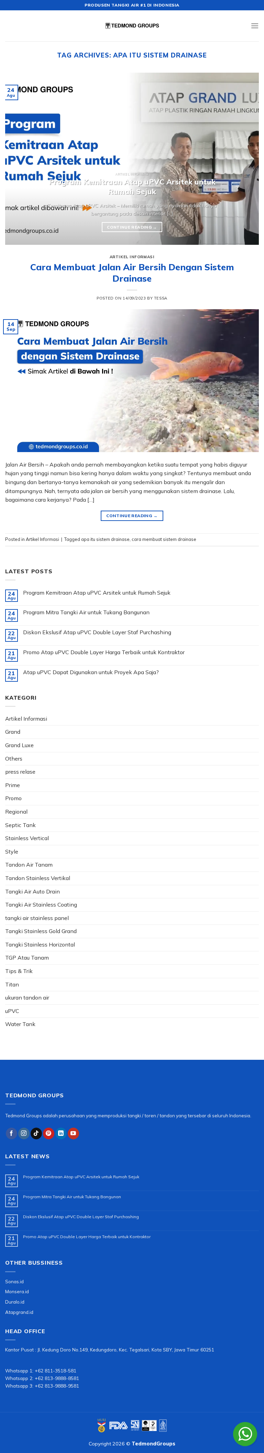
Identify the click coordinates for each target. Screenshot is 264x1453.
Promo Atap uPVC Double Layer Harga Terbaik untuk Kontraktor (104, 652)
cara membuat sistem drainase (164, 539)
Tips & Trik (19, 971)
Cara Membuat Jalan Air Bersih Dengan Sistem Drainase (132, 272)
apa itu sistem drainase (105, 539)
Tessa (160, 298)
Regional (16, 811)
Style (11, 851)
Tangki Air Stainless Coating (41, 904)
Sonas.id (14, 1281)
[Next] (245, 159)
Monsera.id (17, 1291)
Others (13, 758)
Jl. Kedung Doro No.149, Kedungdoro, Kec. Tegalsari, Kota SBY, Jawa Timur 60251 (125, 1349)
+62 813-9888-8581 (57, 1378)
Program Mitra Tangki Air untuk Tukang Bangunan (86, 612)
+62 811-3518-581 (55, 1370)
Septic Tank (20, 825)
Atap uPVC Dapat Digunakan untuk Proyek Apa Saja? (91, 672)
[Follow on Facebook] (11, 1133)
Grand (12, 731)
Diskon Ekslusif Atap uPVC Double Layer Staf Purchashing (97, 632)
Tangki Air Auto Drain (32, 891)
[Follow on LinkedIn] (61, 1133)
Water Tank (20, 1024)
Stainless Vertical (27, 838)
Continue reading (132, 227)
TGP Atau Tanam (27, 957)
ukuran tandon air (27, 997)
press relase (20, 771)
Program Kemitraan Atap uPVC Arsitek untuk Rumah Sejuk (96, 592)
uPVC (12, 1010)
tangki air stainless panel (37, 917)
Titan (12, 984)
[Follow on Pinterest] (48, 1133)
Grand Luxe (19, 745)
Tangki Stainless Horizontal (40, 944)
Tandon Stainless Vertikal (37, 878)
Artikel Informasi (132, 256)
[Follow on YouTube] (73, 1133)
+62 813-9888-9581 (57, 1386)
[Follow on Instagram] (24, 1133)
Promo (13, 798)
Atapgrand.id (19, 1312)
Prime (12, 785)
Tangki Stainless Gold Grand (41, 931)
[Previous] (19, 159)
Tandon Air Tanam (29, 864)
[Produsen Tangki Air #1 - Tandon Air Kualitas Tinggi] (132, 25)
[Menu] (255, 25)
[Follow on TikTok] (36, 1133)
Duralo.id (14, 1302)
